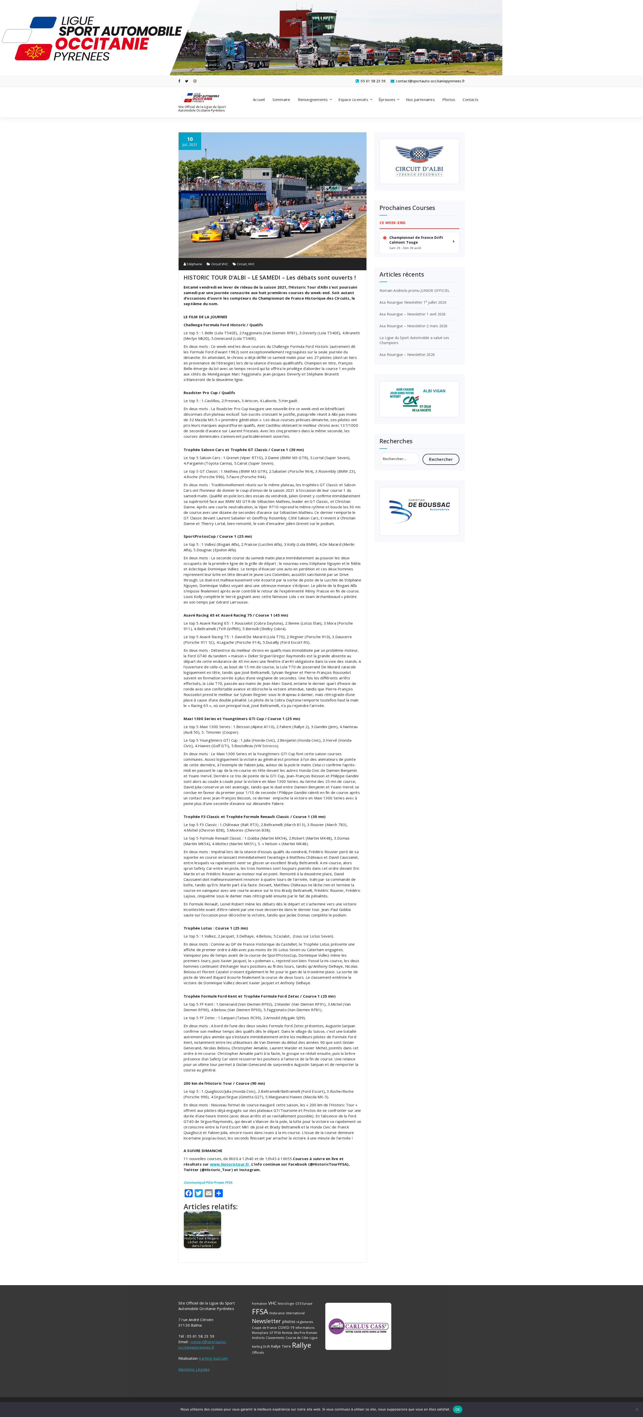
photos (288, 1321)
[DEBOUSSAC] (419, 511)
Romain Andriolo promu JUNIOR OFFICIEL (415, 290)
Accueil (259, 99)
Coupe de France (264, 1328)
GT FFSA (275, 1333)
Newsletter (266, 1321)
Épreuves (387, 99)
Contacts (470, 99)
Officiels (258, 1352)
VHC (251, 264)
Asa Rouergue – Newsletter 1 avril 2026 (413, 314)
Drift (266, 1346)
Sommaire (281, 99)
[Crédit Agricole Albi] (419, 399)
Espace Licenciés (353, 99)
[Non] (636, 1409)
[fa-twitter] (186, 81)
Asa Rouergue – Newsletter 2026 (407, 354)
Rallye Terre (281, 1346)
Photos (448, 99)
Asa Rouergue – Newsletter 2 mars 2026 (413, 325)
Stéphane (194, 264)
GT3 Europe (304, 1303)
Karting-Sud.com (213, 1358)
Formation (259, 1303)
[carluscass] (358, 1326)
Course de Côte (297, 1338)
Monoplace (260, 1333)
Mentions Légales (194, 1369)
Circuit (241, 264)
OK (457, 1409)
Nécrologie (286, 1303)
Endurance (277, 1313)
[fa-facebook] (179, 81)
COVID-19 (286, 1327)
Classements (275, 1338)
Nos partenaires (420, 99)
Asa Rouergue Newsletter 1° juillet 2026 (413, 302)
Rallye (301, 1345)
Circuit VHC (219, 264)
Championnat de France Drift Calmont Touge (416, 240)
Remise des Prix (293, 1333)
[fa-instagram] (194, 81)
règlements (304, 1322)
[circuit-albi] (419, 161)
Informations (305, 1328)
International (295, 1313)
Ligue (313, 1338)
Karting (257, 1346)
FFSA (260, 1311)
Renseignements (313, 99)
